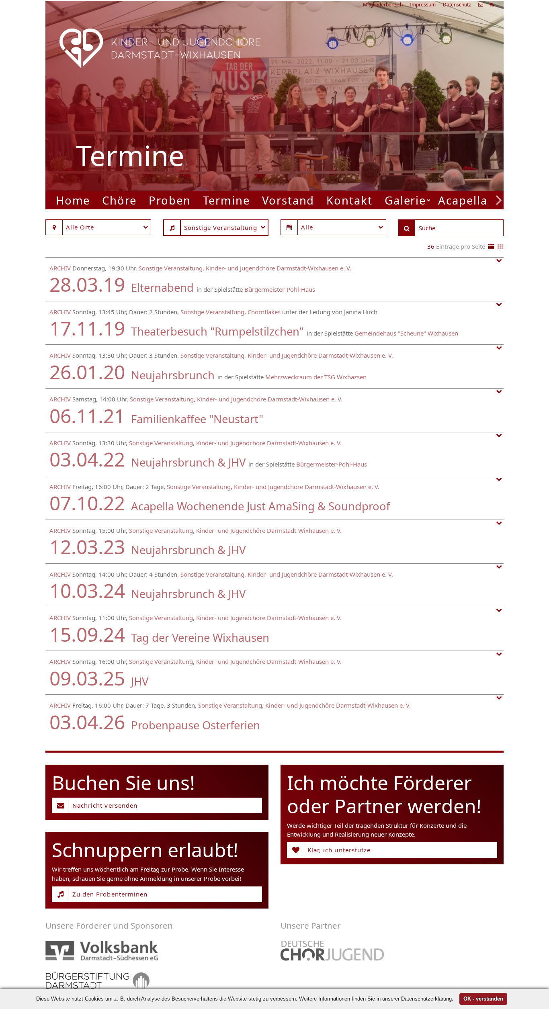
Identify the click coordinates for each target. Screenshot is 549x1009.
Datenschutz (457, 4)
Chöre (119, 200)
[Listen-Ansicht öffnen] (491, 247)
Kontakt (349, 200)
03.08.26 (397, 86)
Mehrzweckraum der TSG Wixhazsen (316, 377)
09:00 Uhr (373, 128)
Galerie (405, 200)
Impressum (423, 4)
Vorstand (288, 200)
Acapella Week (480, 200)
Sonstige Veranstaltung (171, 268)
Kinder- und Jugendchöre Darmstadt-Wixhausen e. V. (278, 268)
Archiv (60, 268)
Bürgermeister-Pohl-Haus (279, 289)
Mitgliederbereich (383, 4)
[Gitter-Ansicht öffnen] (501, 247)
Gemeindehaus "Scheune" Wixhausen (406, 333)
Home (73, 200)
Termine (226, 200)
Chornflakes (264, 312)
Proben (170, 200)
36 (430, 246)
